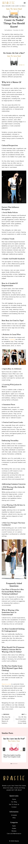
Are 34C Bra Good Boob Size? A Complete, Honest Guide (21, 719)
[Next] (24, 749)
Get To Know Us (14, 804)
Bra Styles (14, 13)
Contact (14, 807)
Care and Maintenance (14, 834)
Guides (14, 828)
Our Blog (14, 802)
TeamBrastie (9, 30)
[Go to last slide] (4, 749)
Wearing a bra (6, 684)
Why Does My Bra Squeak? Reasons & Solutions (6, 719)
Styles (14, 826)
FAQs (14, 818)
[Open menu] (24, 2)
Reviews (14, 831)
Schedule (14, 815)
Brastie (4, 786)
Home (14, 799)
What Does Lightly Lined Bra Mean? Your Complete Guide (12, 756)
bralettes (12, 339)
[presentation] (14, 744)
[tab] (12, 763)
